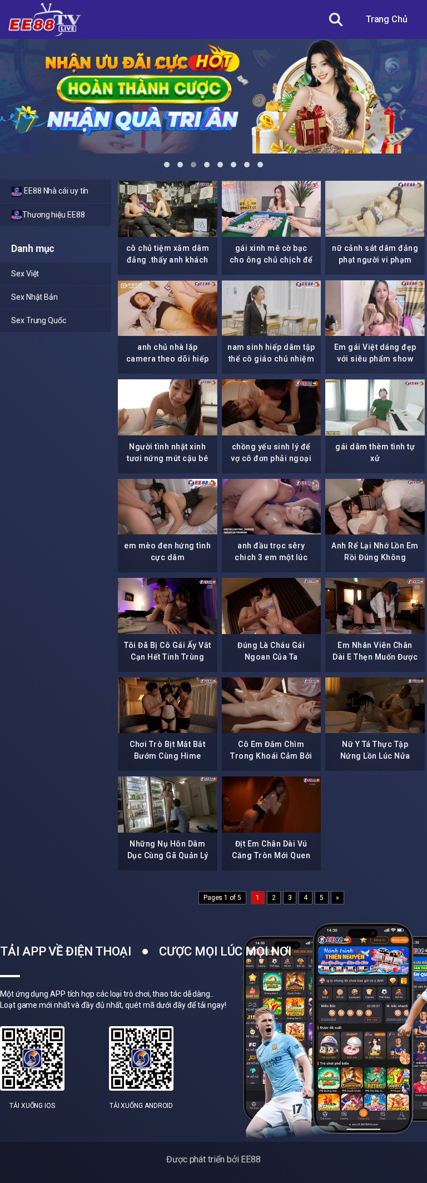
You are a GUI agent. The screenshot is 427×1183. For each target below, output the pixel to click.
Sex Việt (25, 273)
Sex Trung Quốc (38, 320)
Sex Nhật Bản (34, 297)
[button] (166, 164)
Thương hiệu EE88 (53, 214)
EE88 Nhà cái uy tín (55, 190)
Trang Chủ (387, 19)
